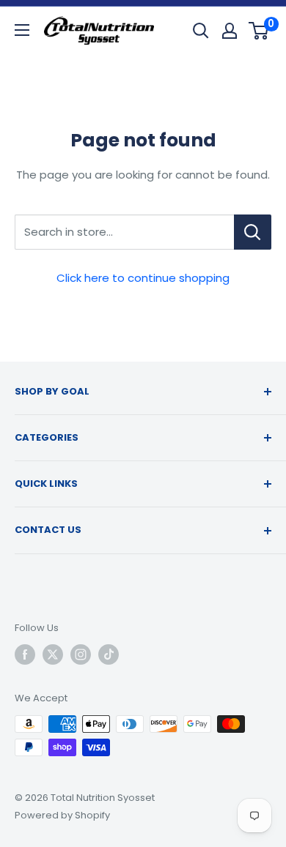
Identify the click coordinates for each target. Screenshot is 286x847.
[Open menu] (22, 30)
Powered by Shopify (62, 815)
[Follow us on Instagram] (80, 654)
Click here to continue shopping (143, 278)
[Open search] (201, 31)
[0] (259, 31)
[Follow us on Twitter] (53, 654)
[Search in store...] (252, 232)
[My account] (229, 31)
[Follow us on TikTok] (108, 654)
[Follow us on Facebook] (25, 654)
